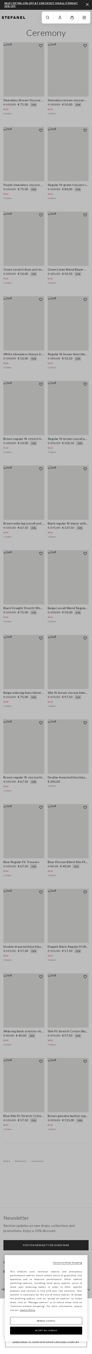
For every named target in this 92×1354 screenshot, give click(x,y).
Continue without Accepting (67, 1262)
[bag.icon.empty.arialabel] (72, 18)
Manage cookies (46, 1321)
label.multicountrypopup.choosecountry (46, 1342)
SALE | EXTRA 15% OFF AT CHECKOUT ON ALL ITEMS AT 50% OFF (41, 4)
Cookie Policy (27, 1310)
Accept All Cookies (46, 1330)
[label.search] (48, 18)
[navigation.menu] (84, 18)
